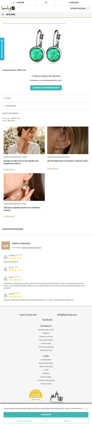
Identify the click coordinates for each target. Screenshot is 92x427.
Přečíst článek (9, 170)
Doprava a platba (46, 336)
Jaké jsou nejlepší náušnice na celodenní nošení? (22, 209)
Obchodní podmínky (46, 347)
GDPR (46, 370)
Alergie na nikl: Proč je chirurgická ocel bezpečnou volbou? (21, 162)
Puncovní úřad (46, 384)
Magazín (46, 333)
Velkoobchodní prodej (46, 380)
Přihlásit (74, 3)
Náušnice (16, 23)
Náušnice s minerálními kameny (33, 23)
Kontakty (46, 373)
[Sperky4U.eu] (8, 8)
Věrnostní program (46, 340)
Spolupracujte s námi (46, 330)
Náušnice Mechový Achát (55, 23)
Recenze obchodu (46, 366)
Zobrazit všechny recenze (31, 248)
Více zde (85, 408)
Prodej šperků (46, 360)
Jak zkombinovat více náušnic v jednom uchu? (67, 161)
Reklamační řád (46, 350)
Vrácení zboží (46, 343)
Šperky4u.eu (7, 23)
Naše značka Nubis (46, 363)
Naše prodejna (46, 377)
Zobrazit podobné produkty (46, 88)
